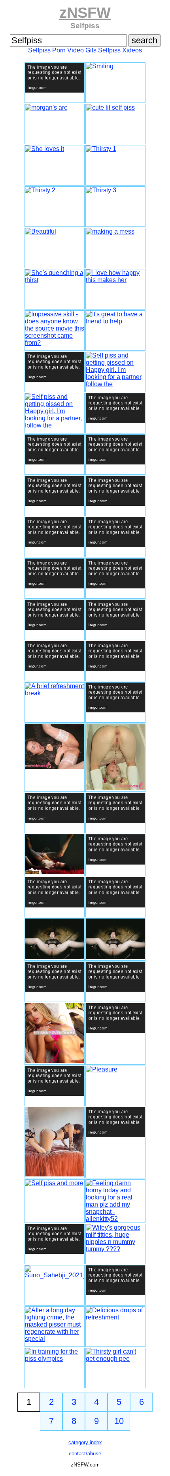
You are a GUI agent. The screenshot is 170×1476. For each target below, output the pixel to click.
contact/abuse (85, 1454)
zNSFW (85, 12)
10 (119, 1421)
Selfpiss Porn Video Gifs (62, 50)
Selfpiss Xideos (120, 50)
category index (85, 1442)
